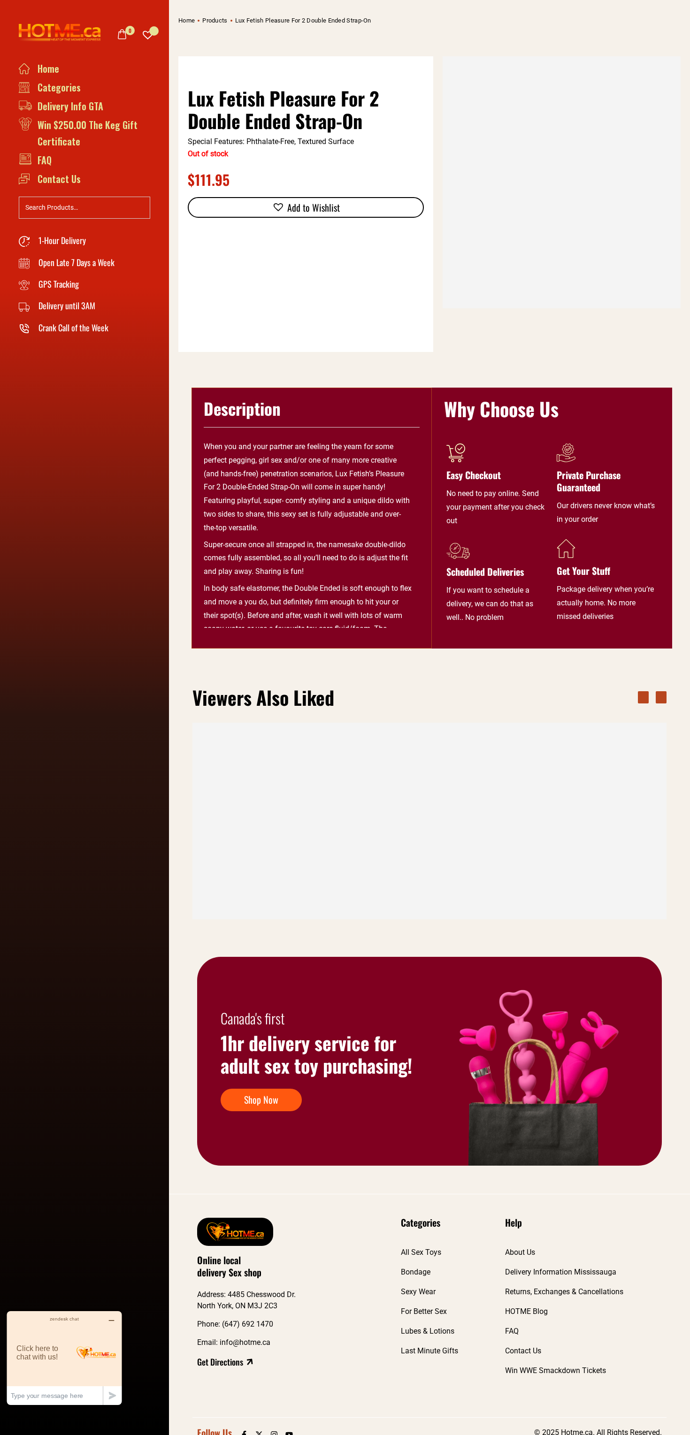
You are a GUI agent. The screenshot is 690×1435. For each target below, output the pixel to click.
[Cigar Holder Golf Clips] (354, 797)
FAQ (45, 160)
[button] (306, 207)
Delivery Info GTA (70, 106)
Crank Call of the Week (72, 327)
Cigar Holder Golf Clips (334, 881)
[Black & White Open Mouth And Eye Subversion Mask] (246, 797)
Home (48, 68)
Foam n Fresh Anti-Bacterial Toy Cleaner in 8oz (562, 886)
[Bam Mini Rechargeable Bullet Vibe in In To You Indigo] (462, 797)
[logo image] (63, 32)
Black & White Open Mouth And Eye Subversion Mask (243, 886)
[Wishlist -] (148, 32)
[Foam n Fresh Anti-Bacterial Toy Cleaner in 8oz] (570, 797)
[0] (122, 34)
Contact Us (59, 179)
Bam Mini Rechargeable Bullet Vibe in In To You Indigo (459, 886)
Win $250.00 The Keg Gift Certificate (88, 133)
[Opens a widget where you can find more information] (64, 1357)
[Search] (140, 206)
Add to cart (279, 909)
